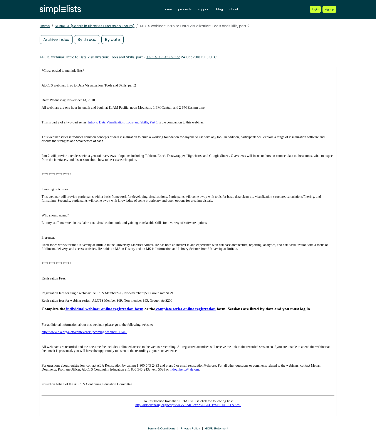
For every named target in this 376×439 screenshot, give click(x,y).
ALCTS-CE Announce (163, 57)
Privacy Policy (190, 428)
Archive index (56, 39)
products (184, 9)
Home (45, 25)
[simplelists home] (60, 9)
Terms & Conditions (161, 428)
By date (112, 39)
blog (219, 9)
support (204, 9)
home (167, 9)
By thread (87, 39)
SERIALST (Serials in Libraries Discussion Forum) (94, 25)
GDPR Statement (216, 428)
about (233, 9)
